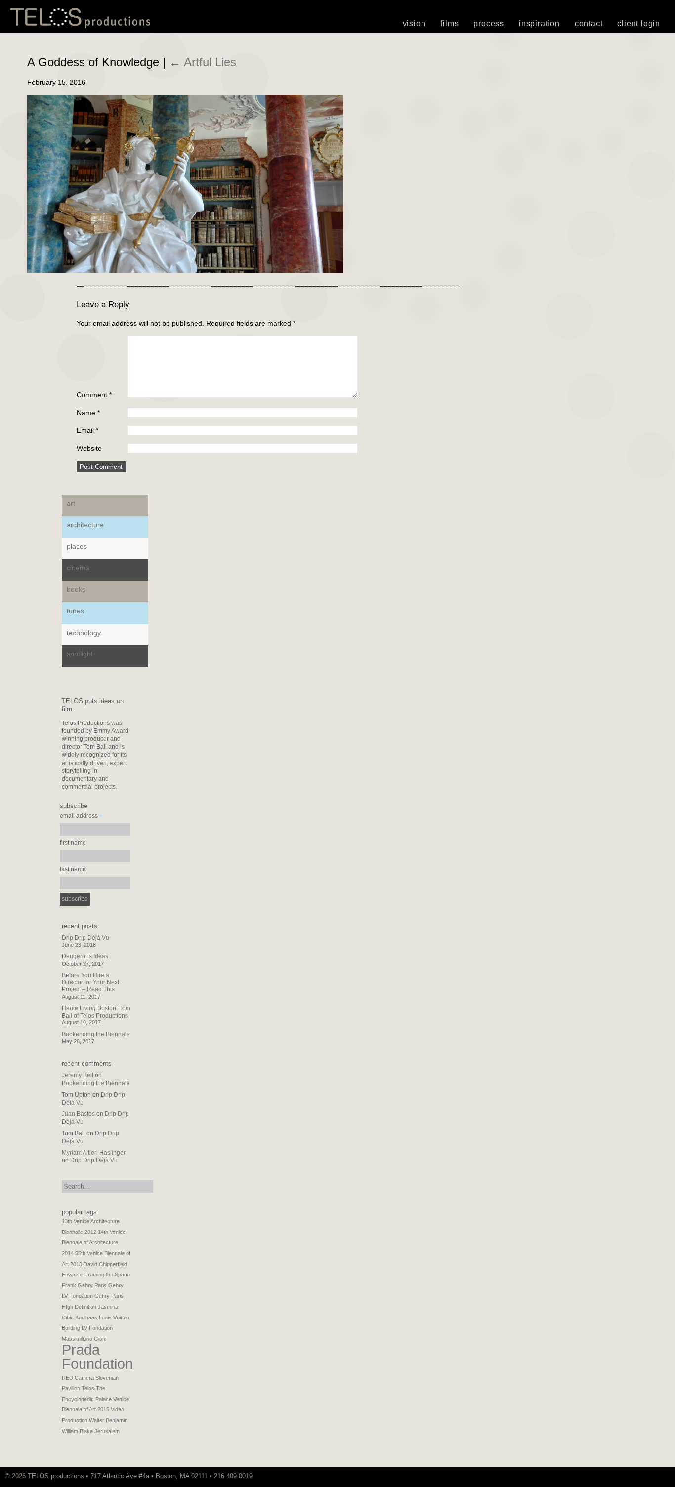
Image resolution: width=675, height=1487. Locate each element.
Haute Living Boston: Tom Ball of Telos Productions (96, 1012)
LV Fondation (97, 1328)
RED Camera (78, 1378)
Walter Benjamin (108, 1420)
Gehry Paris (109, 1296)
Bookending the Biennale (96, 1034)
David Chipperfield (105, 1264)
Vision (414, 23)
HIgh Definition (79, 1307)
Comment (94, 395)
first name (73, 843)
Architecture (85, 525)
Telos (88, 1388)
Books (76, 589)
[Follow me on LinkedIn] (667, 1476)
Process (488, 23)
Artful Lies (202, 62)
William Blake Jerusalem (91, 1431)
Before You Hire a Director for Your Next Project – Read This (90, 982)
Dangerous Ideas (85, 956)
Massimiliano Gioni (84, 1339)
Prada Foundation (97, 1356)
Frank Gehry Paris (84, 1285)
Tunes (75, 611)
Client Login (638, 23)
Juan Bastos (78, 1114)
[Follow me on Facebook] (662, 1476)
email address (81, 817)
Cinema (78, 568)
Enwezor (72, 1274)
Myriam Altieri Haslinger (94, 1153)
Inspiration (539, 23)
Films (449, 23)
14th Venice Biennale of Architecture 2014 (94, 1242)
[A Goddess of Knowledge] (185, 270)
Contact (589, 23)
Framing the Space (107, 1274)
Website (89, 448)
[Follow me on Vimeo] (652, 1476)
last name (73, 869)
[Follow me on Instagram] (657, 1476)
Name (88, 413)
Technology (84, 633)
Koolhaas (86, 1317)
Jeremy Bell (77, 1075)
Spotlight (80, 654)
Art (71, 503)
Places (77, 546)
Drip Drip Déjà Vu (85, 938)
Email (87, 430)
